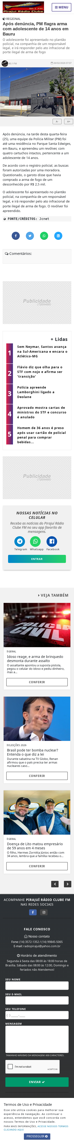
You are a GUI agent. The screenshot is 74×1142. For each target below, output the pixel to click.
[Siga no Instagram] (44, 912)
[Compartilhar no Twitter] (30, 236)
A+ (68, 121)
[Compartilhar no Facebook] (16, 236)
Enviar (35, 1082)
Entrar (37, 559)
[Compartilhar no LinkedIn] (58, 236)
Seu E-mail (13, 994)
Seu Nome (12, 979)
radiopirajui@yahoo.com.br (42, 946)
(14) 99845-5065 (52, 942)
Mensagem (13, 1023)
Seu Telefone (15, 1009)
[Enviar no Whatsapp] (44, 236)
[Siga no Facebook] (33, 912)
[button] (67, 884)
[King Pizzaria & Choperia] (37, 302)
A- (57, 121)
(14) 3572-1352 (29, 942)
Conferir (37, 682)
